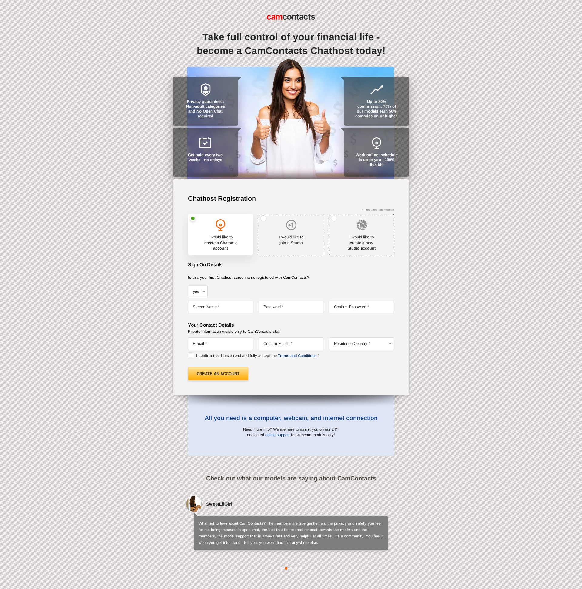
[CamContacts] (291, 17)
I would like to (220, 242)
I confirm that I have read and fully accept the (256, 355)
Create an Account (218, 374)
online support (277, 434)
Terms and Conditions (297, 355)
